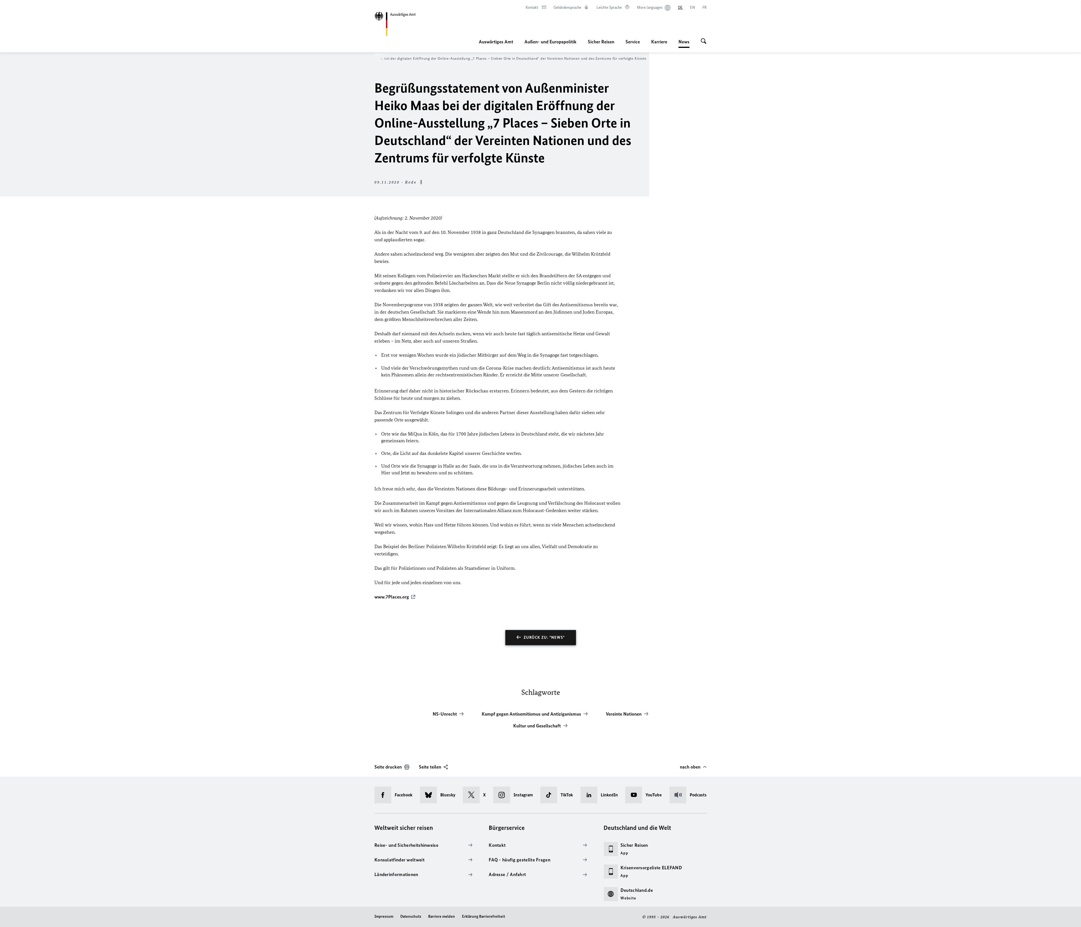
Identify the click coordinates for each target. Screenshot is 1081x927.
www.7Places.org (391, 597)
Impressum (383, 916)
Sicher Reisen (601, 41)
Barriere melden (441, 916)
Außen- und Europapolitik (550, 41)
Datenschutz (410, 916)
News (683, 43)
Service (633, 41)
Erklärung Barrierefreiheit (483, 916)
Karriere (659, 41)
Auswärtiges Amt (496, 41)
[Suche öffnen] (704, 41)
